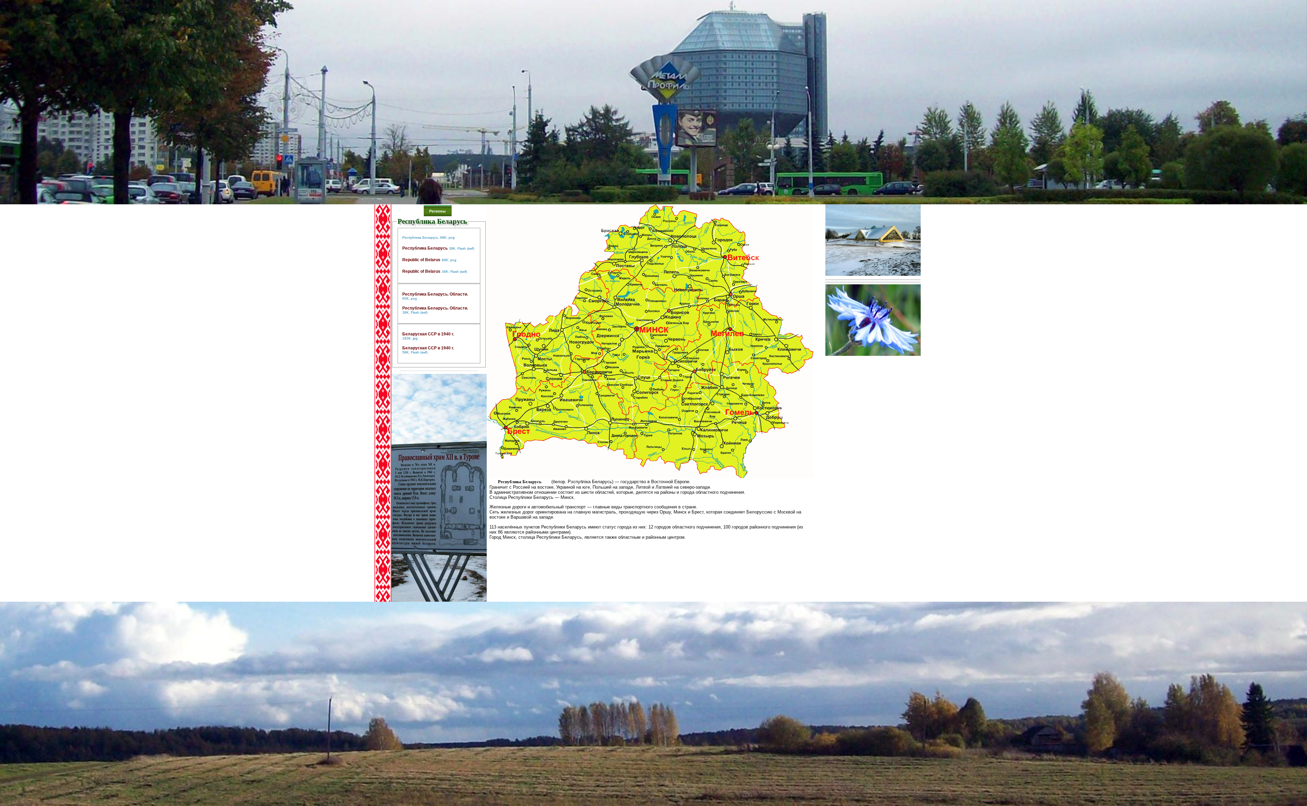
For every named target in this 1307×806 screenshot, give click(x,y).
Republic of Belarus (421, 259)
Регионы (437, 211)
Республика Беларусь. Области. (435, 294)
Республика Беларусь (425, 248)
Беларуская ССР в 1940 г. (428, 334)
